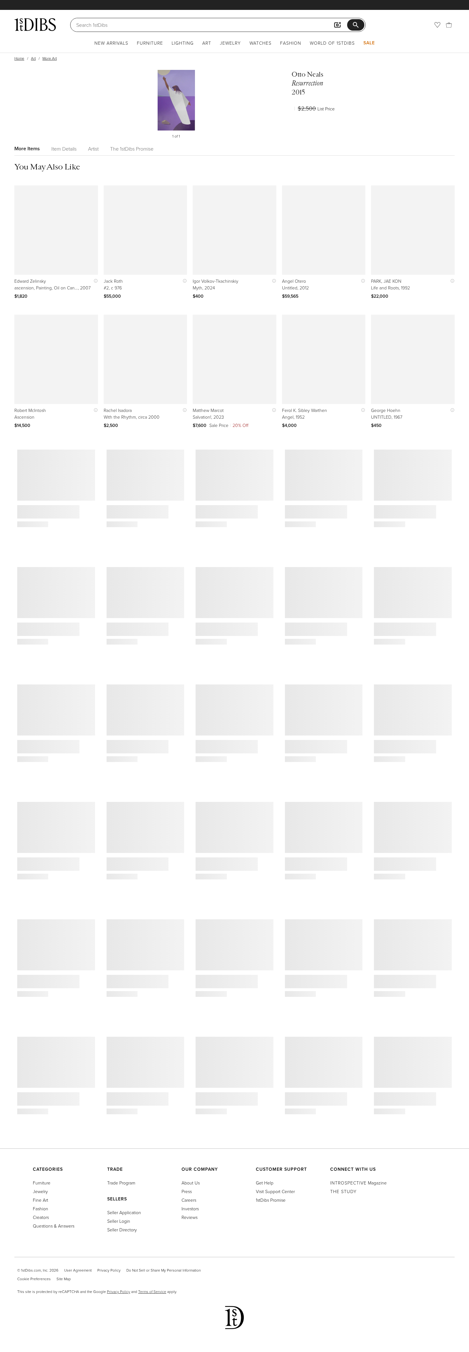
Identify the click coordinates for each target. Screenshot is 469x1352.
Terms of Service (152, 1291)
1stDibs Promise (271, 1200)
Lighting (183, 43)
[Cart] (449, 25)
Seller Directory (122, 1230)
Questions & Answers (53, 1226)
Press (187, 1191)
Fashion (290, 43)
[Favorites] (437, 25)
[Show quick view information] (94, 281)
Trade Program (121, 1183)
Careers (189, 1200)
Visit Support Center (275, 1191)
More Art (49, 58)
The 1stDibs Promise (131, 148)
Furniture (150, 43)
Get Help (264, 1183)
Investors (190, 1209)
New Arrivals (111, 43)
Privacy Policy (109, 1270)
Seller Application (124, 1212)
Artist (93, 148)
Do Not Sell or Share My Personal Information (163, 1270)
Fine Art (40, 1200)
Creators (41, 1217)
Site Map (63, 1278)
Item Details (64, 148)
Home (19, 58)
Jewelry (230, 43)
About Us (191, 1183)
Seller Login (118, 1221)
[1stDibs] (35, 24)
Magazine (358, 1183)
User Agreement (78, 1270)
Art (206, 43)
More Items (27, 148)
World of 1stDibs (332, 43)
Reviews (189, 1217)
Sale (369, 43)
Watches (260, 43)
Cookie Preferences (34, 1278)
